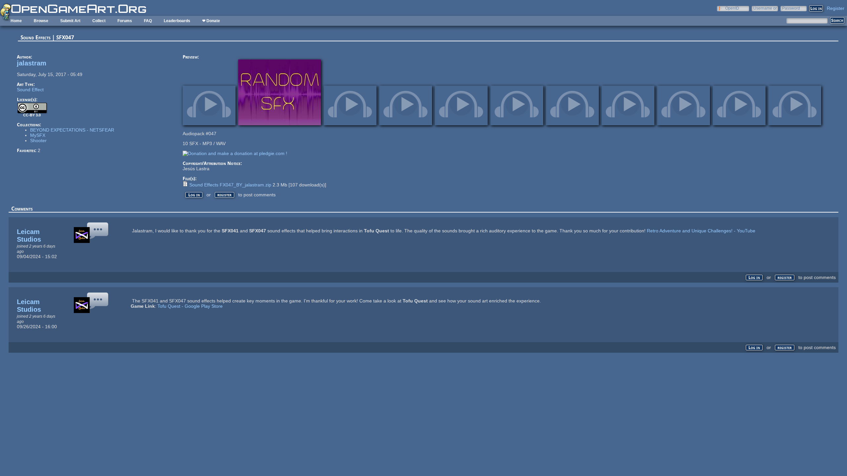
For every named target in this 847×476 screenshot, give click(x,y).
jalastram (31, 63)
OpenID (732, 8)
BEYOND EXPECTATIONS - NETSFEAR (72, 130)
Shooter (38, 140)
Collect (99, 21)
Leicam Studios (29, 235)
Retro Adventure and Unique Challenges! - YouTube (701, 230)
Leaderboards (177, 21)
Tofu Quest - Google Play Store (190, 306)
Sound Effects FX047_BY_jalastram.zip (230, 184)
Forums (124, 21)
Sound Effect (30, 89)
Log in (194, 194)
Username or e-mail (765, 8)
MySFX (37, 135)
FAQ (148, 21)
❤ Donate (211, 21)
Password (791, 8)
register (224, 194)
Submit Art (70, 21)
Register (835, 8)
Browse (41, 21)
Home (16, 21)
